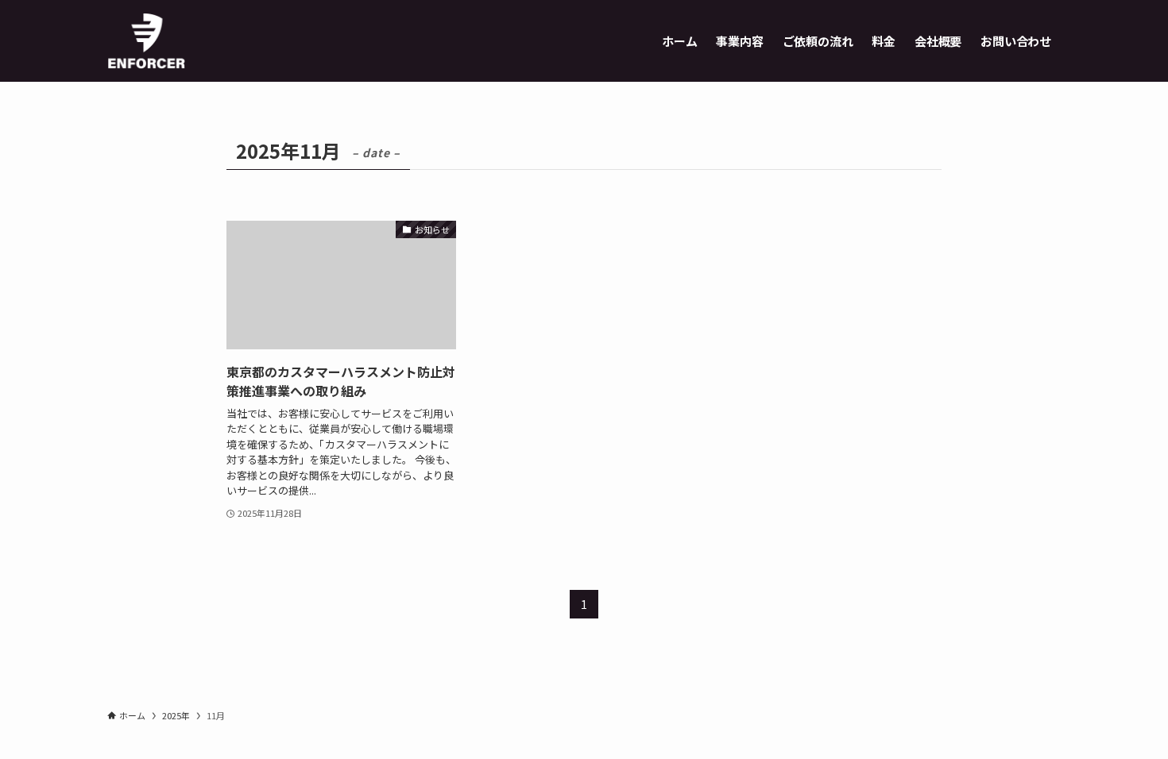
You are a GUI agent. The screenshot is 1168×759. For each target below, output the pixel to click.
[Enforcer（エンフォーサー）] (146, 41)
